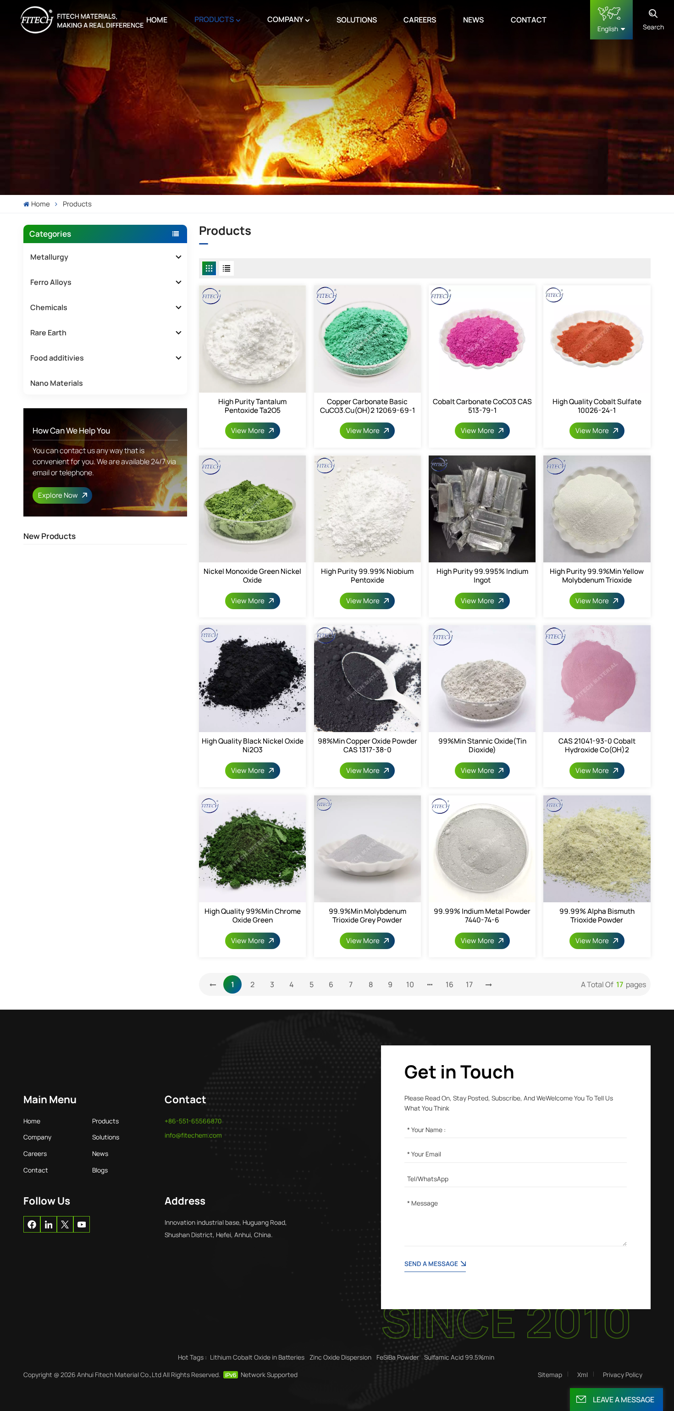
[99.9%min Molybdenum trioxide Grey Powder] (367, 848)
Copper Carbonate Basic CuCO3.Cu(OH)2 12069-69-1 (367, 406)
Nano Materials (56, 383)
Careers (419, 20)
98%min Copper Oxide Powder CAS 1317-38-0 (367, 745)
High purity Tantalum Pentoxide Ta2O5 (252, 406)
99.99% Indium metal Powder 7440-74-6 (482, 915)
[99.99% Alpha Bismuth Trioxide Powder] (596, 848)
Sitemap (550, 1374)
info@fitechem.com (193, 1135)
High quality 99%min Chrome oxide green (252, 915)
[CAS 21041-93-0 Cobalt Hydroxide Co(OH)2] (596, 678)
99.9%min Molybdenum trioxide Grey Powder (367, 915)
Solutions (357, 20)
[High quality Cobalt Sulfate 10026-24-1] (596, 338)
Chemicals (48, 307)
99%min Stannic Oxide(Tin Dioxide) (482, 745)
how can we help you (71, 430)
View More (248, 430)
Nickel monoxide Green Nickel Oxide (252, 575)
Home (156, 20)
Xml (582, 1374)
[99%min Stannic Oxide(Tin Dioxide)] (482, 678)
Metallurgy (49, 257)
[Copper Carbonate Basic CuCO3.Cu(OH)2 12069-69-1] (367, 338)
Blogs (100, 1170)
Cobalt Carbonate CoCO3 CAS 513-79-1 (482, 406)
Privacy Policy (622, 1374)
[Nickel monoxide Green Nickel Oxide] (252, 509)
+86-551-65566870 (193, 1121)
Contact (529, 20)
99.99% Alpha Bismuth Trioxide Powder (597, 915)
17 (469, 984)
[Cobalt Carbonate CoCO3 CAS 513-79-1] (482, 338)
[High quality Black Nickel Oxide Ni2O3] (252, 678)
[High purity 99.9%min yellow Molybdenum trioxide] (596, 509)
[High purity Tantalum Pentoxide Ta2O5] (252, 338)
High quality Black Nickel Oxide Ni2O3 (253, 745)
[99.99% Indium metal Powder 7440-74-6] (482, 848)
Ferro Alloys (51, 282)
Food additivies (57, 358)
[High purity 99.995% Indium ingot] (482, 509)
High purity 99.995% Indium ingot (482, 575)
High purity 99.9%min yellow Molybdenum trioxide (597, 575)
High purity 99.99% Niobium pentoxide (367, 575)
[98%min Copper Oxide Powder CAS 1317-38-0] (367, 678)
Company (285, 19)
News (473, 20)
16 (449, 984)
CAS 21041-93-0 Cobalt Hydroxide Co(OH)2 (596, 745)
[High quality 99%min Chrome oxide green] (252, 848)
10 (410, 984)
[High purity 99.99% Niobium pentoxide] (367, 509)
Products (214, 19)
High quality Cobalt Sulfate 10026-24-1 (596, 406)
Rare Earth (48, 333)
